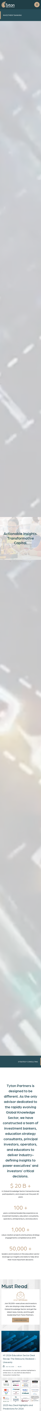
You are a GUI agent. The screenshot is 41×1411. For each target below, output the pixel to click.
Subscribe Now (20, 1320)
